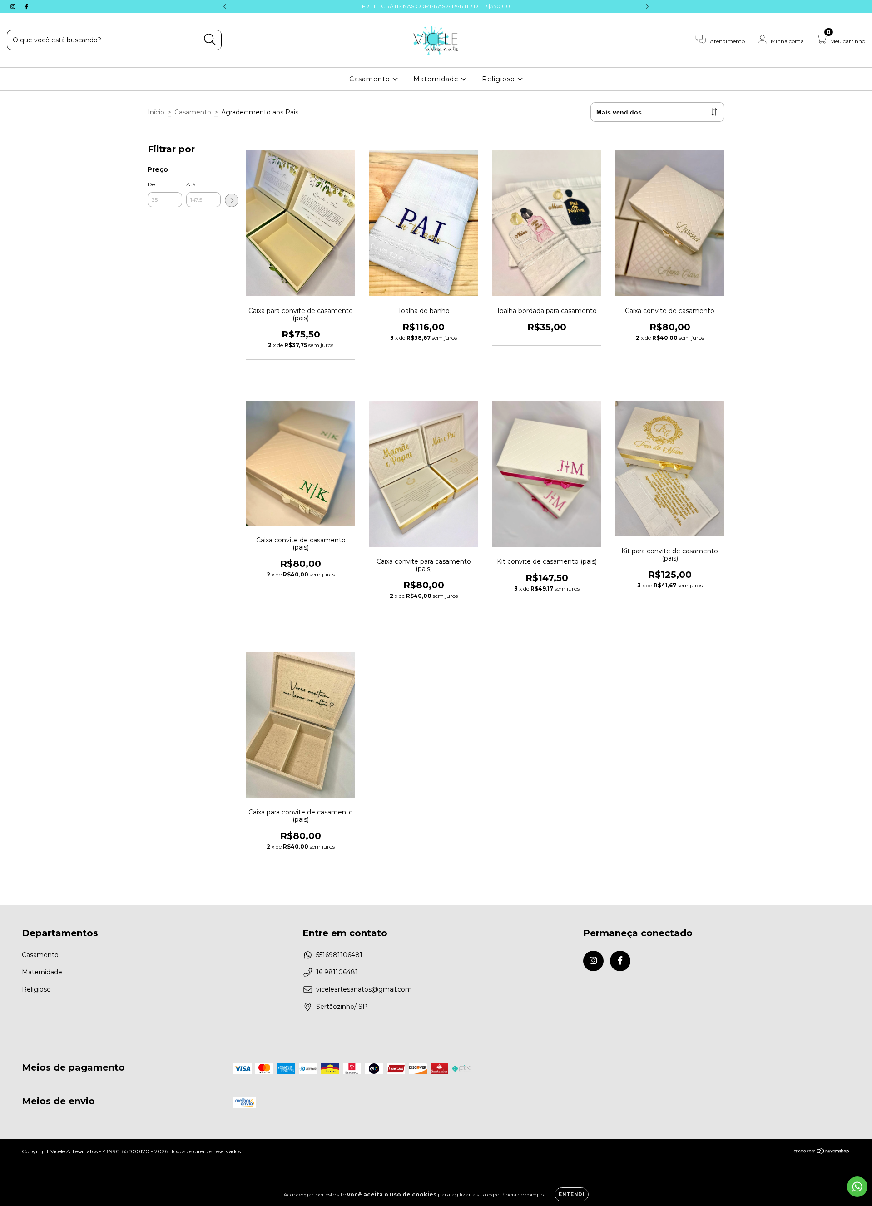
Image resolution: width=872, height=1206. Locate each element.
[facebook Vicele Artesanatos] (26, 6)
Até (190, 184)
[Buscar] (210, 39)
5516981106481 (339, 955)
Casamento (370, 79)
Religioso (499, 79)
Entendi (572, 1194)
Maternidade (437, 79)
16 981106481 (337, 972)
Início (156, 112)
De (151, 184)
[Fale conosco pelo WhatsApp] (857, 1186)
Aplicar (231, 200)
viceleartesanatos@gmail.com (364, 989)
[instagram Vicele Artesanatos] (13, 6)
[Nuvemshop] (821, 1152)
